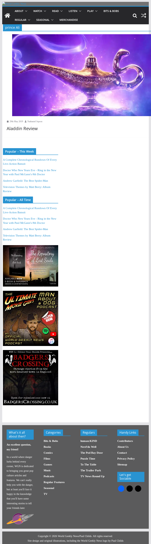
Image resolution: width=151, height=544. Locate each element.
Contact (122, 452)
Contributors (125, 440)
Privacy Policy (126, 458)
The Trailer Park (90, 470)
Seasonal (43, 20)
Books (47, 446)
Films (47, 458)
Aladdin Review (22, 128)
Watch (37, 11)
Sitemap (122, 464)
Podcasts (49, 476)
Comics (48, 452)
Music (47, 470)
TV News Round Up (92, 476)
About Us (123, 446)
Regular (20, 20)
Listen (73, 11)
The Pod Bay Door (91, 452)
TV (46, 493)
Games (48, 464)
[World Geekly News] (14, 3)
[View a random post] (143, 15)
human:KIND (88, 440)
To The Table (88, 464)
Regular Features (54, 482)
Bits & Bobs (111, 11)
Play (90, 11)
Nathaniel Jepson (34, 121)
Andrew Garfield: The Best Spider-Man (25, 180)
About (19, 11)
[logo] (20, 515)
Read (55, 11)
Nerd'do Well (88, 446)
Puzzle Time (87, 458)
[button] (25, 11)
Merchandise (68, 20)
